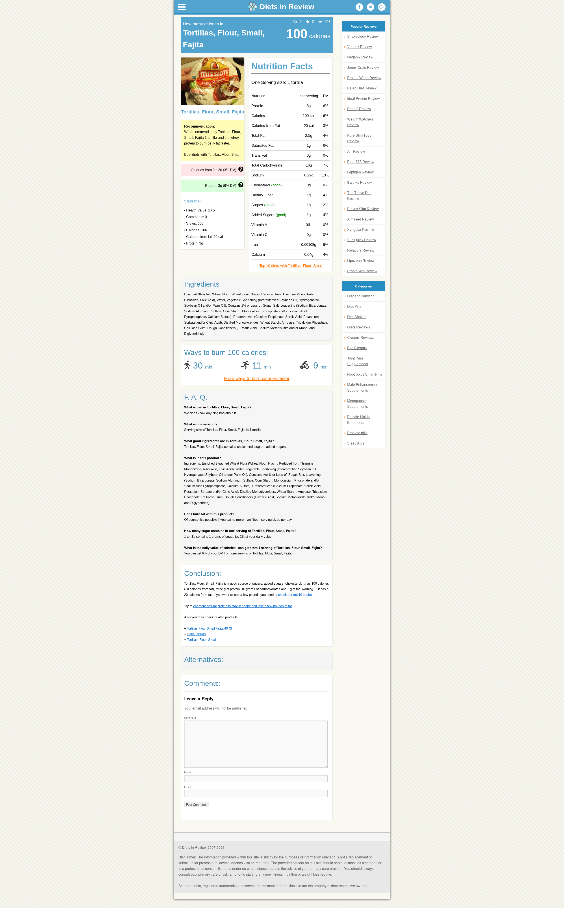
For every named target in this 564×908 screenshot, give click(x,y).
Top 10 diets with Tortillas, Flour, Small (291, 266)
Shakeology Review (363, 36)
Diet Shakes (356, 317)
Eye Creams (357, 348)
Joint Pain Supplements (357, 361)
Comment (190, 717)
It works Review (359, 182)
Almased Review (360, 219)
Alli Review (356, 151)
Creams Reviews (360, 337)
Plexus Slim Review (363, 209)
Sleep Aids (355, 443)
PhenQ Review (359, 109)
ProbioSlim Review (362, 271)
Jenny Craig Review (363, 67)
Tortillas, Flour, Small (201, 639)
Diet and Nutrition (361, 296)
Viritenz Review (359, 47)
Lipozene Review (361, 261)
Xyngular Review (360, 230)
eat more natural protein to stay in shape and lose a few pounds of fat (242, 606)
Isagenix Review (360, 57)
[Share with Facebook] (359, 7)
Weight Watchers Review (360, 122)
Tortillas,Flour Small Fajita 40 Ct (209, 628)
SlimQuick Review (361, 240)
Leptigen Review (360, 172)
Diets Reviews (358, 327)
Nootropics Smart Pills (364, 374)
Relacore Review (360, 250)
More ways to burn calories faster (256, 378)
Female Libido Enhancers (358, 419)
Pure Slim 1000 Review (359, 138)
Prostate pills (357, 433)
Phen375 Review (360, 162)
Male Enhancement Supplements (362, 387)
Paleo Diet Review (362, 88)
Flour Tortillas (196, 634)
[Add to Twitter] (370, 7)
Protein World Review (364, 78)
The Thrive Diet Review (359, 195)
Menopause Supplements (357, 403)
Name (187, 772)
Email (187, 787)
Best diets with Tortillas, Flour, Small (212, 154)
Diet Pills (354, 306)
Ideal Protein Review (363, 98)
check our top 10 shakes (296, 595)
